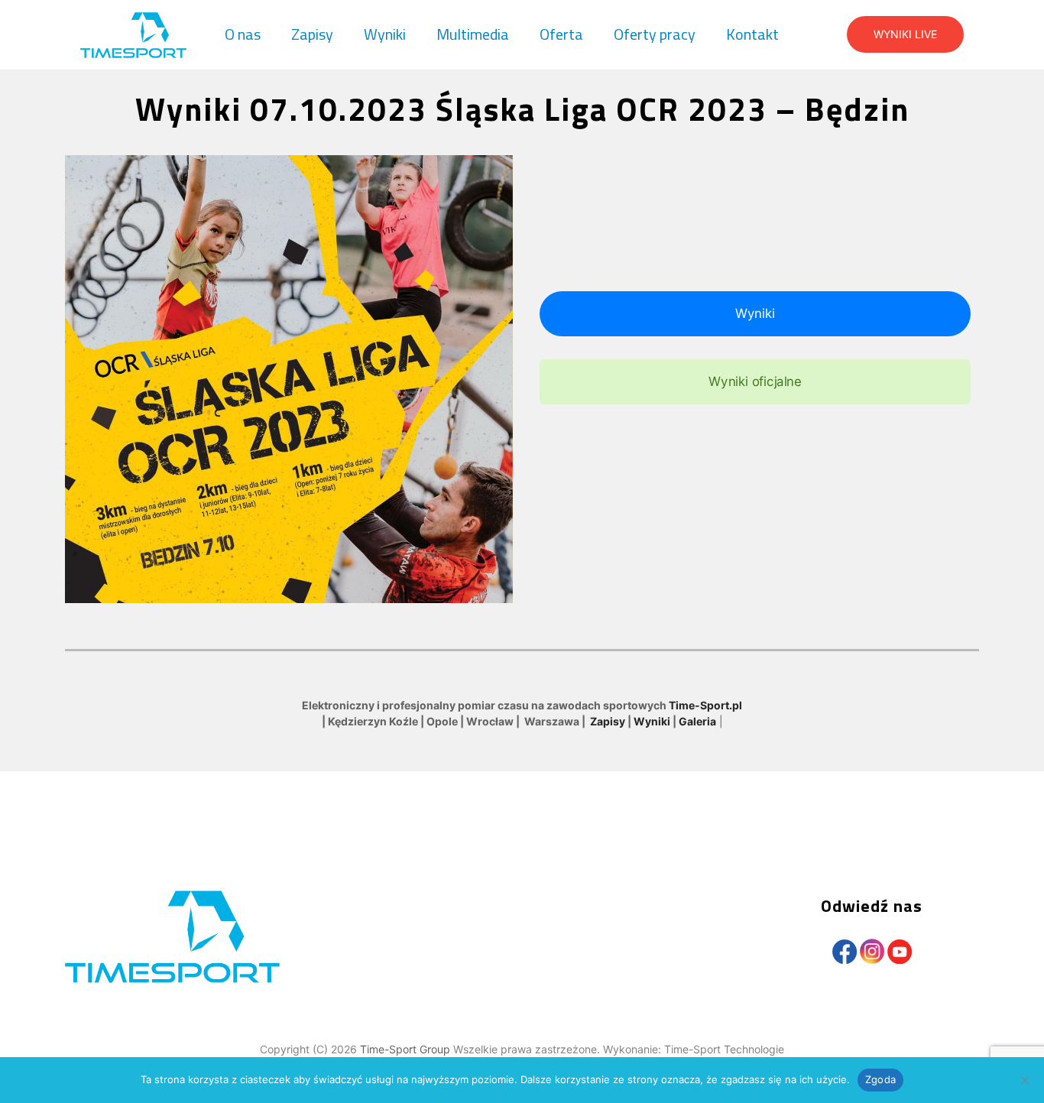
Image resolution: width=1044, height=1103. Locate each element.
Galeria (697, 721)
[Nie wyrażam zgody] (1025, 1080)
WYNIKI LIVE (905, 34)
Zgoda (880, 1079)
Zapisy (607, 721)
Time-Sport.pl (705, 705)
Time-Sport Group (406, 1049)
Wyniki (652, 721)
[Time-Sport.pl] (133, 34)
